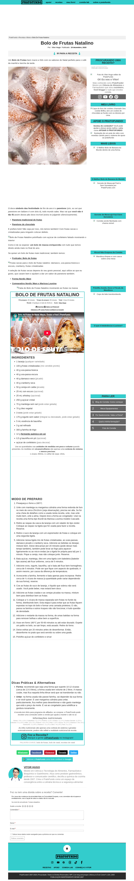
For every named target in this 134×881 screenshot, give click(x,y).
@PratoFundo (51, 738)
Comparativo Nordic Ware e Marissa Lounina (34, 283)
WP (71, 875)
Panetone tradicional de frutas (27, 220)
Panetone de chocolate (23, 224)
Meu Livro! (70, 2)
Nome (12, 823)
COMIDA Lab (84, 2)
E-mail (13, 828)
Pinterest (49, 752)
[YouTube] (58, 862)
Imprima (40, 307)
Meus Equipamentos (105, 408)
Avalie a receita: (15, 806)
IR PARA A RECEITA (67, 53)
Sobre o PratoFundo (101, 2)
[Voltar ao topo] (67, 848)
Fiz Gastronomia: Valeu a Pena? (107, 415)
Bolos (29, 37)
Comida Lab (67, 867)
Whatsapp (23, 752)
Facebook (36, 752)
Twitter (73, 752)
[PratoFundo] (67, 856)
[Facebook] (81, 862)
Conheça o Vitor (83, 867)
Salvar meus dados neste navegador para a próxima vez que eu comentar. (38, 834)
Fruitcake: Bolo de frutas (24, 258)
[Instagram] (52, 862)
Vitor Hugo (56, 47)
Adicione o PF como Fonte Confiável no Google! (47, 310)
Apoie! (48, 2)
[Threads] (69, 862)
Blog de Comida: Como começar (107, 401)
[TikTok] (75, 862)
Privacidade (42, 875)
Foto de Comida (104, 428)
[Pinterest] (64, 862)
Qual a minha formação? (106, 421)
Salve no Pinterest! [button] (52, 307)
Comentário (14, 809)
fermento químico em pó (33, 434)
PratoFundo (13, 37)
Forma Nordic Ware (21, 279)
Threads (62, 752)
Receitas (58, 2)
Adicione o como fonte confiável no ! (49, 759)
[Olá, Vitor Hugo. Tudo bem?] (108, 77)
